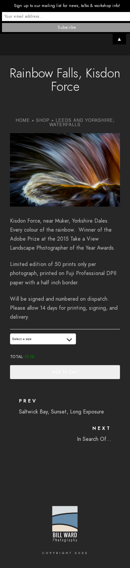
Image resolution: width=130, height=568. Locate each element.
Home (23, 120)
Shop (43, 120)
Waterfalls (65, 124)
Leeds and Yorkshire (84, 120)
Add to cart (65, 372)
